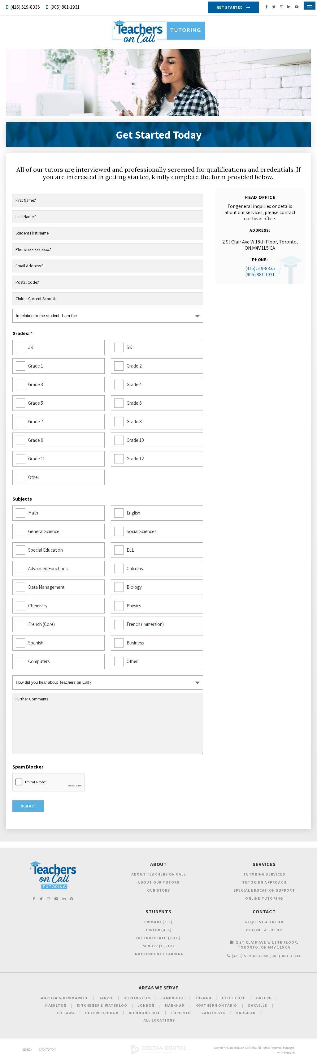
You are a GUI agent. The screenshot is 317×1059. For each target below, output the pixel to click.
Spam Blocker (27, 767)
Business (135, 643)
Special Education (45, 550)
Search (27, 1050)
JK (30, 347)
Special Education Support (264, 890)
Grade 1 (35, 366)
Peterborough (101, 1012)
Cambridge (172, 998)
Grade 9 (35, 440)
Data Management (46, 587)
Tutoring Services (264, 874)
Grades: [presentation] (22, 333)
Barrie (105, 998)
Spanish (35, 643)
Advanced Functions (47, 568)
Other (33, 477)
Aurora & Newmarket (64, 998)
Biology (134, 587)
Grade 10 (135, 440)
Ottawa (66, 1012)
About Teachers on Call (158, 874)
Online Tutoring (264, 898)
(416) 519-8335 (25, 7)
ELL (130, 550)
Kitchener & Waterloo (102, 1005)
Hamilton (56, 1005)
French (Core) (41, 624)
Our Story (158, 890)
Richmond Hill (144, 1012)
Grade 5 (35, 403)
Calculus (135, 568)
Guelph (264, 998)
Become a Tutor (264, 930)
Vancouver (214, 1012)
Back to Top (47, 1050)
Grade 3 (35, 384)
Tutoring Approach (264, 882)
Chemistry (37, 606)
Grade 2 (134, 366)
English (133, 513)
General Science (43, 531)
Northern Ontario (216, 1005)
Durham (202, 998)
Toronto (181, 1012)
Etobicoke (234, 998)
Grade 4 (134, 384)
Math (33, 513)
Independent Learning (158, 954)
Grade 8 (134, 421)
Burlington (137, 998)
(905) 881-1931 (65, 7)
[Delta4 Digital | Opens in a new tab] (158, 1053)
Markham (175, 1005)
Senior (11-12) (159, 946)
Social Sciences (141, 531)
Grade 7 (35, 421)
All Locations (159, 1020)
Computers (39, 661)
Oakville (257, 1005)
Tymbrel (289, 1053)
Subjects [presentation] (22, 499)
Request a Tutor (264, 921)
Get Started (230, 7)
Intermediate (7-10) (158, 938)
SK (129, 347)
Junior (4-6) (158, 930)
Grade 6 (134, 403)
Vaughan (246, 1012)
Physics (134, 606)
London (145, 1005)
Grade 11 (36, 459)
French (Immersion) (145, 624)
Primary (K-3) (158, 921)
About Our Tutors (158, 882)
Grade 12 (135, 459)
